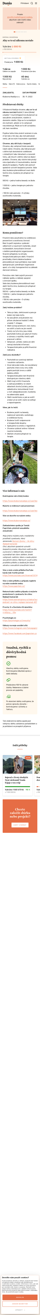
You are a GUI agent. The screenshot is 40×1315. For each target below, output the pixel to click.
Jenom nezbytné (20, 1304)
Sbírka (5, 84)
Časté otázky (32, 84)
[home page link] (7, 3)
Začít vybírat (20, 825)
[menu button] (36, 3)
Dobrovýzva (20, 84)
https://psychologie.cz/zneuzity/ (17, 621)
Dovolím (20, 1297)
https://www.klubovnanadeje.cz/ (16, 521)
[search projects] (32, 3)
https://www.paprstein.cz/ (14, 586)
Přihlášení (25, 3)
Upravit (19, 1310)
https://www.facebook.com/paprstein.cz (20, 633)
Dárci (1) (12, 84)
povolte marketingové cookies (19, 17)
